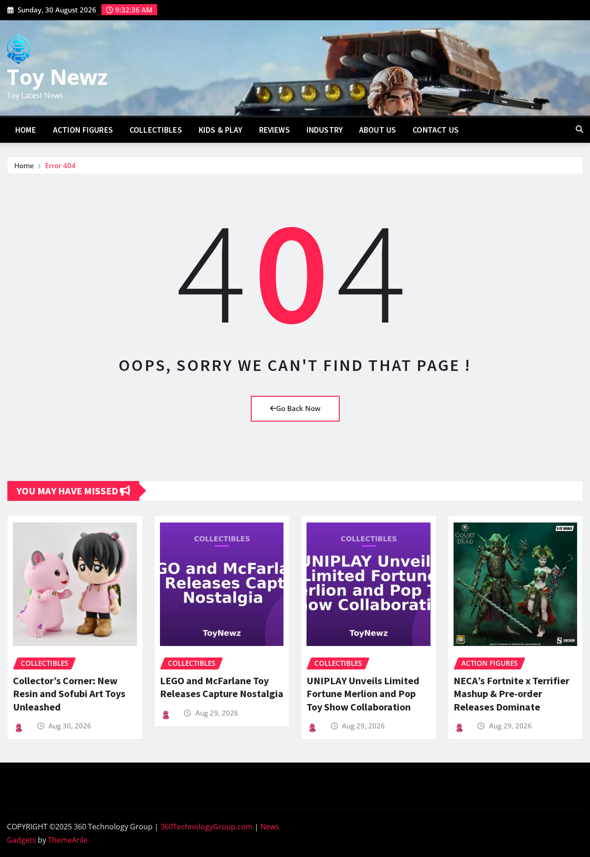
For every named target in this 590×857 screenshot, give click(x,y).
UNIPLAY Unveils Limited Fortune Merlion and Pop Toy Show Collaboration (363, 693)
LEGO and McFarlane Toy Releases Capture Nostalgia (221, 687)
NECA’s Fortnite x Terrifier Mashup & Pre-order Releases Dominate (511, 693)
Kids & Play (220, 130)
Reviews (274, 130)
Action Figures (83, 130)
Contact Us (436, 130)
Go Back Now (298, 408)
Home (25, 130)
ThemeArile (68, 840)
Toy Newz (57, 76)
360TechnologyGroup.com (206, 827)
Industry (324, 130)
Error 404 (60, 165)
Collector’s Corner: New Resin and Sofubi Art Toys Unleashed (69, 693)
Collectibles (156, 130)
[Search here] (579, 129)
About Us (377, 130)
